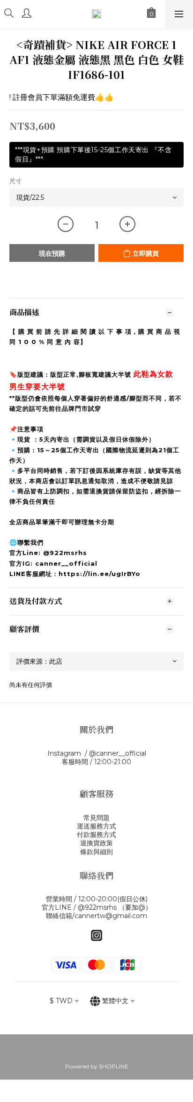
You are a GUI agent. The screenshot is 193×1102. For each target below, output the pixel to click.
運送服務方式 (96, 826)
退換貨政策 (96, 843)
